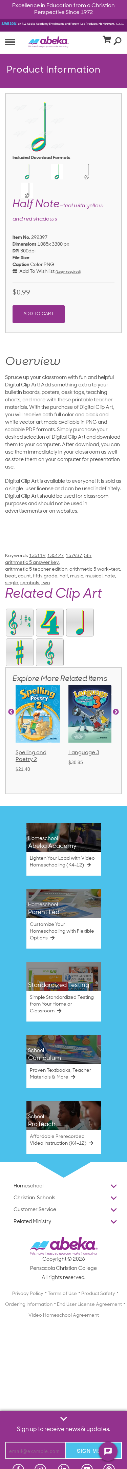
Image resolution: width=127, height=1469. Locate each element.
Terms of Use (62, 1293)
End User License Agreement (89, 1304)
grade (51, 576)
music (76, 576)
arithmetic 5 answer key (32, 562)
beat (10, 576)
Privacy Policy (27, 1293)
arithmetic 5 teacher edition (36, 569)
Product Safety (98, 1293)
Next (115, 712)
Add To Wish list (36, 271)
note (110, 576)
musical (94, 576)
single (11, 583)
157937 (74, 555)
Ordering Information (28, 1304)
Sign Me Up (93, 1450)
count (24, 576)
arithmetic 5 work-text (94, 569)
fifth (37, 576)
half (64, 576)
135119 (37, 555)
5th (87, 555)
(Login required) (68, 271)
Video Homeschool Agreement (63, 1315)
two (45, 583)
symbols (29, 583)
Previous (11, 712)
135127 (55, 555)
